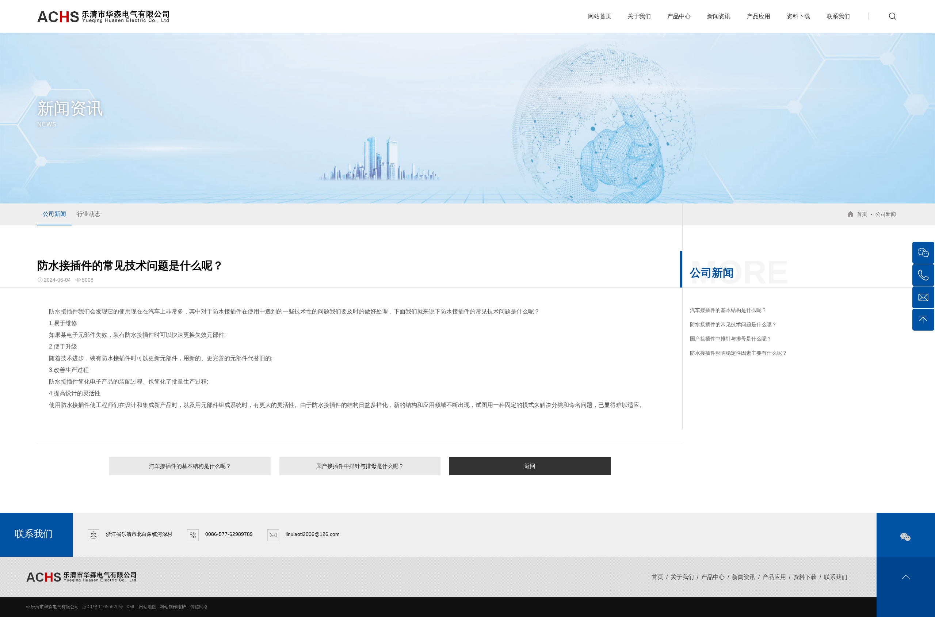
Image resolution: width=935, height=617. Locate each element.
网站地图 (147, 606)
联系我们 (838, 16)
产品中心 (679, 16)
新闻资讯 (718, 16)
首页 (862, 214)
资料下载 (798, 16)
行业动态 (88, 214)
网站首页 (599, 16)
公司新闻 (54, 214)
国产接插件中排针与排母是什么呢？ (360, 466)
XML (131, 606)
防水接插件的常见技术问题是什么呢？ (733, 324)
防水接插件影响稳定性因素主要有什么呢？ (738, 353)
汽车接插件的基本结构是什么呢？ (190, 466)
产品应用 (758, 16)
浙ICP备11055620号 (102, 606)
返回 (529, 466)
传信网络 (199, 606)
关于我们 (639, 16)
